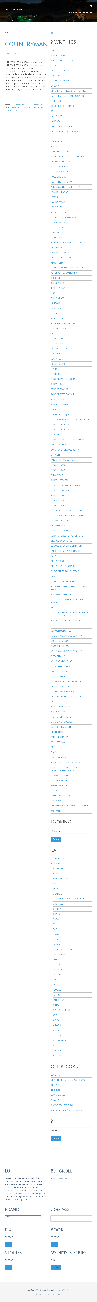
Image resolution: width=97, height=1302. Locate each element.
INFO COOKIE (57, 1090)
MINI (30, 105)
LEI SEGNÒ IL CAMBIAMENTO (65, 217)
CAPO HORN (57, 232)
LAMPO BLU (56, 303)
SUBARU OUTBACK (60, 425)
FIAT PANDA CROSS (60, 521)
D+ (8, 1244)
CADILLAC (57, 894)
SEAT (55, 1015)
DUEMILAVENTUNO (60, 162)
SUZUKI (56, 1030)
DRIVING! (55, 1085)
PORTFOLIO (37, 105)
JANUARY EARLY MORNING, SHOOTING (70, 806)
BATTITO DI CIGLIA (60, 71)
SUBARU (57, 1025)
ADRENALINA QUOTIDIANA (64, 273)
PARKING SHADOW (60, 737)
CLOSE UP (56, 278)
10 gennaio (56, 811)
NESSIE (54, 702)
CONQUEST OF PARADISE (63, 106)
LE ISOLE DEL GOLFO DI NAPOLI (66, 546)
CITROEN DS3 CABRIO (61, 666)
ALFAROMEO (59, 868)
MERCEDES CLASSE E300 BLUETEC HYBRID (68, 601)
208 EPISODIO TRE (60, 712)
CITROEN (55, 455)
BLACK (54, 752)
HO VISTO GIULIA (59, 671)
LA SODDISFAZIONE (60, 192)
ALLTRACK (56, 374)
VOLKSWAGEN (60, 1040)
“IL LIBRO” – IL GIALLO (61, 167)
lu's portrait (13, 9)
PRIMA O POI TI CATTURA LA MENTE (68, 268)
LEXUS (56, 959)
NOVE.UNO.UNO (59, 177)
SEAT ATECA (56, 359)
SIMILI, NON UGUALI (60, 152)
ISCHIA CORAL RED (60, 505)
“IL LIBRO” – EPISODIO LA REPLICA (67, 156)
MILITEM (57, 975)
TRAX (53, 576)
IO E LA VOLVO (58, 1095)
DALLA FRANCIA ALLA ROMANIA (66, 131)
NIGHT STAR (57, 732)
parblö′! (54, 136)
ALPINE (56, 873)
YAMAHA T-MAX (58, 500)
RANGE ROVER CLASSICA (63, 379)
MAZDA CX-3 (57, 435)
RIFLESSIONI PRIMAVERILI (63, 691)
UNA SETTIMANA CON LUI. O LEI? (67, 696)
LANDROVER (59, 954)
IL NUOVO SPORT (59, 212)
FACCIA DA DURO (59, 676)
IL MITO (54, 146)
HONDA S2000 (58, 202)
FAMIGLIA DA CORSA (60, 796)
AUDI (55, 884)
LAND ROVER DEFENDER (63, 445)
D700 (14, 108)
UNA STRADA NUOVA (61, 686)
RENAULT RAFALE (59, 55)
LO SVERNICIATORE (60, 172)
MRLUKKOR (38, 108)
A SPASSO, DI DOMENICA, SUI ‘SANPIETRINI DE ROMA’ (65, 769)
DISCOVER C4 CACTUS (61, 541)
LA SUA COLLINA (58, 222)
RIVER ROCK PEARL (60, 81)
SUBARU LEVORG (59, 404)
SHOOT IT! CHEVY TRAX (62, 1105)
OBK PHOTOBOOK (60, 641)
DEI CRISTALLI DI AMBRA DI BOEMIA (68, 91)
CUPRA (56, 914)
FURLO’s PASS (57, 298)
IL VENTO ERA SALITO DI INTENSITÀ (68, 242)
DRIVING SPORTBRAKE (62, 561)
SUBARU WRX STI (59, 480)
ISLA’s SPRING (57, 283)
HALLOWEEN (57, 116)
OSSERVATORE (58, 227)
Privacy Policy (57, 1100)
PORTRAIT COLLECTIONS (79, 13)
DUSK (53, 747)
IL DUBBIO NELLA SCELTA (63, 323)
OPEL (55, 985)
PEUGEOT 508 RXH (60, 531)
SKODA (56, 1020)
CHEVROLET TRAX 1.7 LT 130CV (65, 571)
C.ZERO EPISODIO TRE (62, 727)
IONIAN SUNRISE (59, 328)
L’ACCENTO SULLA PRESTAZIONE (67, 551)
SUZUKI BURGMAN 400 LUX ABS (66, 510)
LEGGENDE (56, 248)
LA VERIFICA (56, 237)
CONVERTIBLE (58, 344)
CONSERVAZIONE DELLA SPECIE (66, 681)
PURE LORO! (57, 308)
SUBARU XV (56, 384)
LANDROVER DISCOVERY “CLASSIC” (68, 515)
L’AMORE (55, 197)
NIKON (15, 110)
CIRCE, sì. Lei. (57, 141)
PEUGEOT (58, 990)
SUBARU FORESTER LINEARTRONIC (68, 440)
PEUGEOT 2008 (58, 465)
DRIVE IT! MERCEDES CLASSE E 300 (68, 1080)
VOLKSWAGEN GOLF (61, 594)
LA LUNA (55, 86)
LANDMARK (56, 354)
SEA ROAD (56, 801)
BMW (53, 409)
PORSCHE (57, 995)
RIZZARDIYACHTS (61, 1010)
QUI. (53, 50)
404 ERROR (56, 1075)
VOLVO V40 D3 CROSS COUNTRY (66, 636)
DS (54, 924)
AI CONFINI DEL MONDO (62, 646)
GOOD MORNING (59, 757)
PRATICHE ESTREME (61, 717)
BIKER (54, 369)
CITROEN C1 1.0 (58, 656)
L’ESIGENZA (56, 207)
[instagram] (91, 7)
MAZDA (56, 964)
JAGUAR (57, 944)
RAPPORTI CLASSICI (60, 253)
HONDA (56, 934)
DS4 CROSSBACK (59, 349)
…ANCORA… (56, 121)
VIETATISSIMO (57, 318)
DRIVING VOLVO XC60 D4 (63, 566)
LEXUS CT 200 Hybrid (61, 414)
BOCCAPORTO (58, 364)
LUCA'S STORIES (58, 858)
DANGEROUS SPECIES (61, 722)
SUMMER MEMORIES (61, 631)
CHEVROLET (59, 904)
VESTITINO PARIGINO (61, 182)
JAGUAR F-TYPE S (59, 526)
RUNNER (55, 556)
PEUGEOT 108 (57, 399)
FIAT (55, 929)
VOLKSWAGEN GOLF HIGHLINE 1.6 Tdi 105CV (69, 588)
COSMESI (55, 626)
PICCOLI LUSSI (57, 791)
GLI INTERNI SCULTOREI (62, 126)
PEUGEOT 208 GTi (60, 389)
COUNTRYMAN (26, 44)
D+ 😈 (55, 1267)
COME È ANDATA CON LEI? (63, 581)
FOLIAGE (55, 66)
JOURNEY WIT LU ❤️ (63, 949)
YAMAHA (57, 1050)
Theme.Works (62, 1290)
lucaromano (21, 105)
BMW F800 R (57, 475)
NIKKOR (8, 110)
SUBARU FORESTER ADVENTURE (67, 536)
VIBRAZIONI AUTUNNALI (63, 60)
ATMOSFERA (57, 263)
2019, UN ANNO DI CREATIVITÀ (65, 187)
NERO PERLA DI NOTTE (62, 258)
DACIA (56, 919)
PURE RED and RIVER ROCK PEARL (68, 96)
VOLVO (56, 1045)
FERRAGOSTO (58, 333)
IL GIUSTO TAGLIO (59, 288)
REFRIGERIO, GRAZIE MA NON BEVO (68, 762)
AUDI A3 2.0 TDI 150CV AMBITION (67, 621)
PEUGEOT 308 (58, 495)
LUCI (53, 293)
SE (52, 111)
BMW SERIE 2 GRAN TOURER (65, 460)
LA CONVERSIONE (59, 780)
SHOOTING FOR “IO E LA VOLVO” (66, 1110)
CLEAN (54, 313)
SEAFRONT (56, 76)
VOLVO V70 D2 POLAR (61, 661)
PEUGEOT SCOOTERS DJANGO (66, 485)
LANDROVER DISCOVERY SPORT (66, 450)
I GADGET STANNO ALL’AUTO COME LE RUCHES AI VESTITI (69, 614)
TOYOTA (57, 1035)
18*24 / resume (60, 1178)
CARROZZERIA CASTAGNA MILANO (69, 899)
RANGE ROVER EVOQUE (63, 394)
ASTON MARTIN (60, 879)
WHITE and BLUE (59, 785)
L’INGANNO (56, 101)
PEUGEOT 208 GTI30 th (62, 490)
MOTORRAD (57, 339)
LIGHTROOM (22, 108)
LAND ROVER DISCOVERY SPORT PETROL (71, 419)
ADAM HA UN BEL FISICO (63, 707)
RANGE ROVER (60, 1000)
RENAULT (57, 1005)
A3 (52, 608)
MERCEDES (58, 970)
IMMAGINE (58, 939)
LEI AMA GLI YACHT (60, 775)
